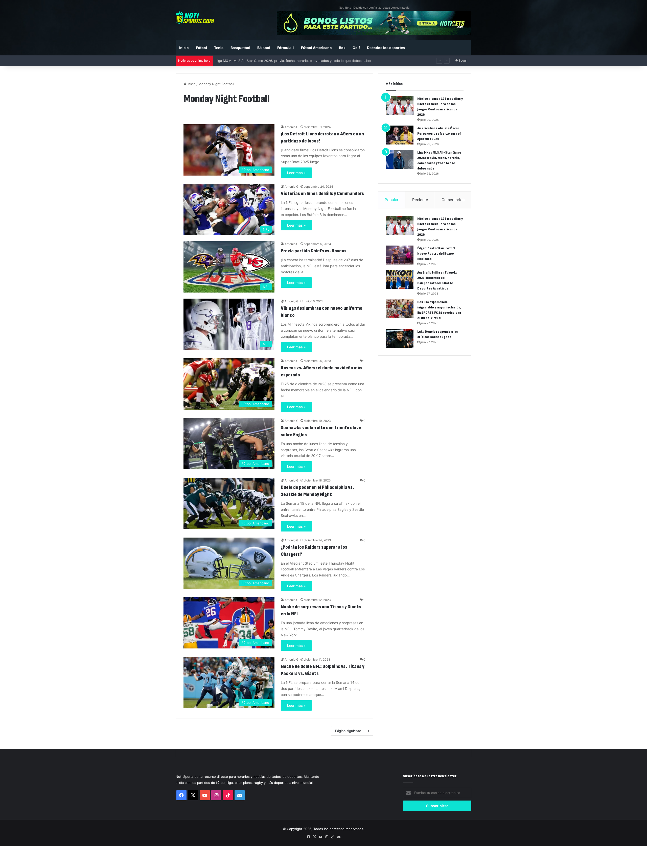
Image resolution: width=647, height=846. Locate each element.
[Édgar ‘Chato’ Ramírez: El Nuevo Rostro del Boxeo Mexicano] (399, 255)
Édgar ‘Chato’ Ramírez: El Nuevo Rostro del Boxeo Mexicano (436, 253)
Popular (392, 199)
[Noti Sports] (195, 17)
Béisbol (263, 47)
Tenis (218, 47)
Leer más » (296, 173)
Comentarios (453, 199)
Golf (356, 47)
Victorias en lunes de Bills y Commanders (322, 193)
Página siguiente (348, 731)
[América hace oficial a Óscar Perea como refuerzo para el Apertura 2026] (399, 135)
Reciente (420, 199)
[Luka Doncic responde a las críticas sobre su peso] (399, 338)
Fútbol (201, 47)
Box (342, 47)
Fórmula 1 (285, 47)
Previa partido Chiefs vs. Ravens (313, 251)
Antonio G (291, 127)
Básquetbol (240, 47)
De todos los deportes (386, 47)
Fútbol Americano (316, 47)
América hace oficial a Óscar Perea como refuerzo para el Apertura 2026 (439, 133)
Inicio (184, 47)
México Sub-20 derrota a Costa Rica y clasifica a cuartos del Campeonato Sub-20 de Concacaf (290, 61)
